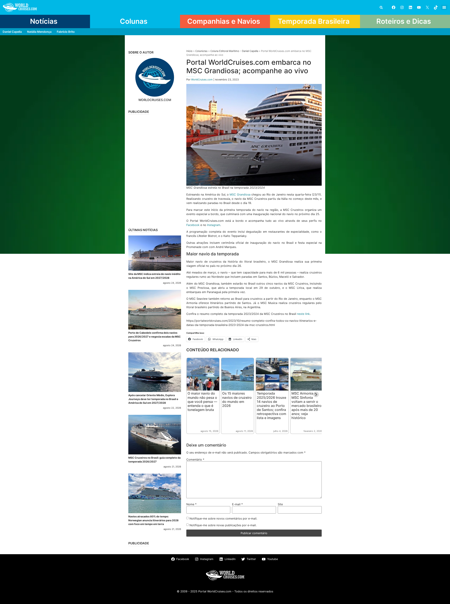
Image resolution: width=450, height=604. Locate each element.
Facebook (193, 225)
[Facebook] (393, 7)
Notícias (43, 21)
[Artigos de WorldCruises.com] (154, 77)
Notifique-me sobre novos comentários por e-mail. (223, 518)
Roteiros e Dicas (403, 21)
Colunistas (201, 50)
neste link (303, 314)
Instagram (213, 225)
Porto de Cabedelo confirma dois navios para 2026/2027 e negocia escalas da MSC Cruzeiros (154, 336)
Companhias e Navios (223, 21)
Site (280, 504)
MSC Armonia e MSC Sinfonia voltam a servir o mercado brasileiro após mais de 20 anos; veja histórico (306, 405)
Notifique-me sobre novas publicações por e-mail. (222, 525)
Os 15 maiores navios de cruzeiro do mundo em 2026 (237, 399)
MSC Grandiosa (240, 194)
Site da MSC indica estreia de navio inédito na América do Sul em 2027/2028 (154, 275)
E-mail (237, 504)
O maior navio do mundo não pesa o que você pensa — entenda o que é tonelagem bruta (202, 401)
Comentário (195, 459)
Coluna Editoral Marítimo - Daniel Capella (234, 50)
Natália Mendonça (39, 31)
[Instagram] (402, 7)
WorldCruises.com (202, 79)
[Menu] (444, 7)
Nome (191, 504)
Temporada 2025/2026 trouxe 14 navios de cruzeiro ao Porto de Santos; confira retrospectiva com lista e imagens (271, 405)
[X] (427, 7)
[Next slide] (316, 394)
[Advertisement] (154, 170)
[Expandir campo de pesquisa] (381, 7)
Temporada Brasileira (314, 21)
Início (189, 50)
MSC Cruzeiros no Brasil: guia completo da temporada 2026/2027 (154, 459)
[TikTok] (436, 7)
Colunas (133, 21)
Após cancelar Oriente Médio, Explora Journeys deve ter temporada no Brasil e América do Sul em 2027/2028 (153, 399)
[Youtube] (419, 7)
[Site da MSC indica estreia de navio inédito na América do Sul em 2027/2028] (154, 253)
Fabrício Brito (66, 31)
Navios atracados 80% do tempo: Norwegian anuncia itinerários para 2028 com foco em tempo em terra (153, 520)
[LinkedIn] (410, 7)
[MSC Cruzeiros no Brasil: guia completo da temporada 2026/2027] (154, 434)
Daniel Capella (12, 31)
